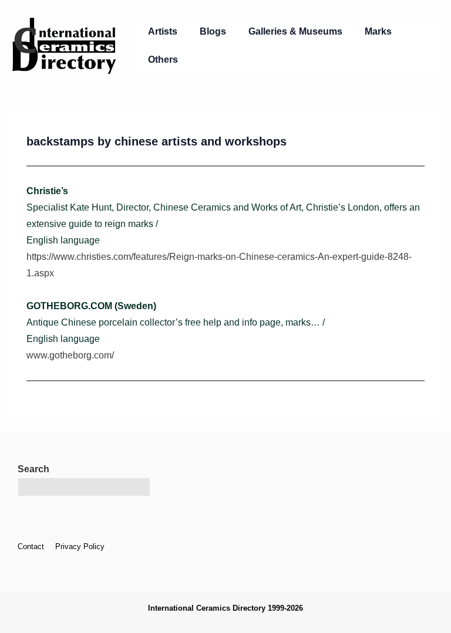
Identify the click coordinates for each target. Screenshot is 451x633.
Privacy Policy (80, 546)
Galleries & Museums (295, 31)
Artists (162, 31)
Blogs (213, 31)
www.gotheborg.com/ (70, 355)
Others (163, 60)
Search (33, 469)
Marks (378, 31)
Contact (31, 546)
